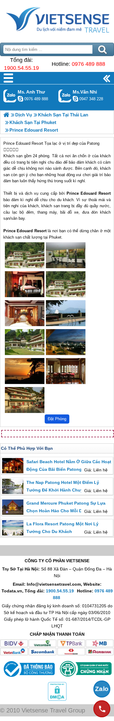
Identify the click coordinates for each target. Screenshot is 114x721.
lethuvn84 (20, 99)
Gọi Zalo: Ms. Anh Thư (10, 96)
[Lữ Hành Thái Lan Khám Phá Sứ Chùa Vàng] (6, 115)
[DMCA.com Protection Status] (57, 699)
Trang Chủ (57, 20)
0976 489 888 (88, 64)
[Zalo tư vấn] (101, 689)
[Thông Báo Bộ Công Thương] (28, 678)
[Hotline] (101, 708)
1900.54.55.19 (21, 68)
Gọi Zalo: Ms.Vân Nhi (65, 96)
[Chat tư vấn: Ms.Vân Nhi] (75, 99)
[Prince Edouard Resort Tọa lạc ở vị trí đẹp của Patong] (24, 255)
